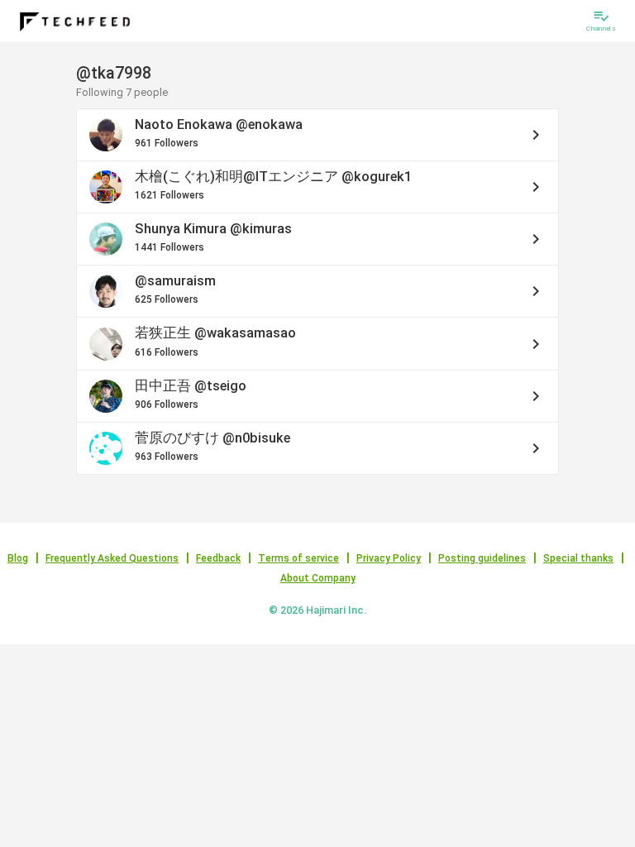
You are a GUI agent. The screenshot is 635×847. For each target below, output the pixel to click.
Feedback (218, 558)
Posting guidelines (482, 558)
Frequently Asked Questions (112, 558)
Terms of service (298, 558)
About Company (318, 578)
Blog (17, 558)
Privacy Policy (388, 558)
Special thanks (578, 558)
